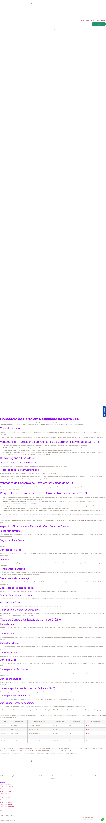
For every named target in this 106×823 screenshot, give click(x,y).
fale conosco (30, 750)
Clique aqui (30, 479)
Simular (87, 725)
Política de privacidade (87, 20)
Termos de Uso (100, 20)
